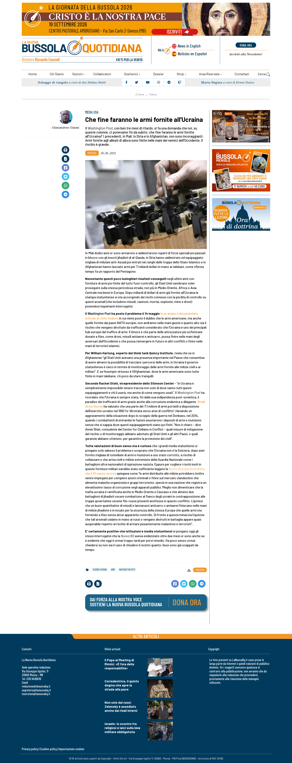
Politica (153, 94)
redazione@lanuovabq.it (36, 686)
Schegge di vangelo (53, 82)
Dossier (158, 74)
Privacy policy (30, 749)
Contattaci (242, 74)
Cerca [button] (262, 74)
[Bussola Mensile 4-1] (241, 126)
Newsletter (245, 54)
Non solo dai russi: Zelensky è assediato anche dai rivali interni (121, 706)
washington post (127, 569)
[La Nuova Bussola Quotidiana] (82, 50)
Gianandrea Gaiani (65, 127)
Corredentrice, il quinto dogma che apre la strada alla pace (122, 685)
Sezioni (77, 74)
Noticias (192, 53)
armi (113, 569)
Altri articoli (146, 636)
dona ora (246, 45)
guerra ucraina (100, 569)
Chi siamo (57, 74)
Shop (180, 74)
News (189, 45)
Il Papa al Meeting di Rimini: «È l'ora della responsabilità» (119, 664)
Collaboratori (102, 74)
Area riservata (209, 74)
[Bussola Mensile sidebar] (241, 170)
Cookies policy (48, 749)
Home (32, 74)
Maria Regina (211, 82)
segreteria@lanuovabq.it (36, 690)
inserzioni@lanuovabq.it (36, 694)
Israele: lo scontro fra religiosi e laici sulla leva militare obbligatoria (122, 728)
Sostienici (131, 74)
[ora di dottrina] (241, 214)
